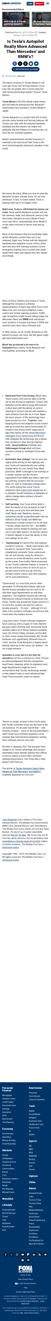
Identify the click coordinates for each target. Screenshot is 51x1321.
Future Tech (34, 1128)
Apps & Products (36, 1244)
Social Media (34, 1114)
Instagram (17, 1254)
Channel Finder (35, 1193)
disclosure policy (10, 847)
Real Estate (35, 1087)
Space (32, 1134)
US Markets (7, 1158)
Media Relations (36, 1210)
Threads (25, 63)
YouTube (22, 1254)
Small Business (9, 1144)
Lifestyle (7, 1204)
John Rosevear (9, 819)
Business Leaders (10, 1179)
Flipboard (28, 1254)
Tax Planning (8, 1122)
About (32, 1188)
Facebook (14, 63)
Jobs (31, 1196)
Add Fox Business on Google (27, 69)
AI (30, 1131)
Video (32, 1182)
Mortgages (7, 1095)
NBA (31, 1149)
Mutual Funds (8, 1192)
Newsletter (45, 1254)
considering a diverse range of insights (21, 841)
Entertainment (8, 1210)
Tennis (32, 1169)
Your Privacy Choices (28, 1283)
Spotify (22, 1260)
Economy (7, 1128)
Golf (31, 1166)
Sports (33, 1141)
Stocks (5, 1155)
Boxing (32, 1159)
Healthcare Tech (36, 1124)
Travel (5, 1216)
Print (31, 63)
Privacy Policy (35, 1203)
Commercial (34, 1096)
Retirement (7, 1119)
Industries (6, 1182)
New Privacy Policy (25, 1279)
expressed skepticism (32, 490)
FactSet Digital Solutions (29, 1301)
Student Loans (8, 1099)
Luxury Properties (37, 1099)
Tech (32, 1106)
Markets (7, 1150)
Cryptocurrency (9, 1162)
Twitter (20, 63)
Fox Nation (33, 1237)
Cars (4, 1220)
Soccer (32, 1163)
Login (30, 3)
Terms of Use (35, 1200)
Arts (4, 1230)
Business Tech (35, 1121)
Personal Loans (9, 1105)
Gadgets (32, 1117)
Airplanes (6, 1223)
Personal (33, 1093)
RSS (39, 1254)
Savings (5, 1109)
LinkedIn (34, 1254)
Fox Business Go (36, 1240)
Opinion (33, 1176)
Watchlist (7, 1198)
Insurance (6, 1112)
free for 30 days (18, 835)
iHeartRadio (28, 1260)
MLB (31, 1152)
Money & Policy (9, 1140)
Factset (33, 1299)
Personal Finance (7, 1089)
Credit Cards (7, 1102)
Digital (31, 1111)
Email (36, 63)
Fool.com (21, 76)
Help (25, 1288)
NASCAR (33, 1156)
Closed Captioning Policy (25, 1292)
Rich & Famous (8, 1213)
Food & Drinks (8, 1226)
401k (4, 1115)
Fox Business (11, 3)
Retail (4, 1185)
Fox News (33, 1234)
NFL (30, 1146)
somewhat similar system (18, 516)
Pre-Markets (7, 1189)
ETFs (4, 1175)
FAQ (31, 1207)
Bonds (5, 1172)
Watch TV (39, 3)
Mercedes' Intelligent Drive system (25, 434)
